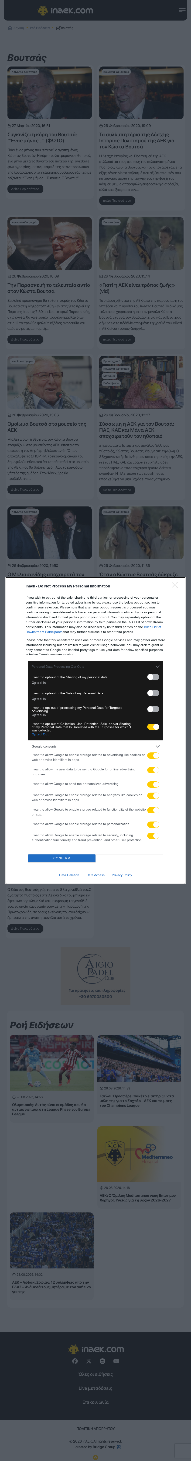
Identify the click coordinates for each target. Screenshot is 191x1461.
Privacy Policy (122, 875)
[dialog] (95, 730)
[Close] (176, 586)
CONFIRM (62, 858)
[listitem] (95, 666)
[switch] (153, 677)
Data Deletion (69, 875)
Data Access (95, 875)
